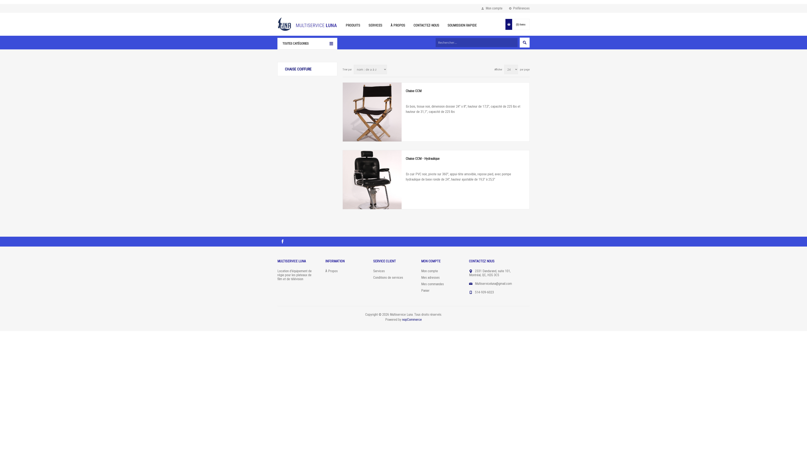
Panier (425, 291)
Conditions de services (388, 278)
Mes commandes (432, 284)
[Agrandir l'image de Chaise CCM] (372, 112)
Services (379, 271)
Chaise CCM (414, 91)
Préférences (521, 8)
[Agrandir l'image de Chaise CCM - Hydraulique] (372, 179)
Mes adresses (430, 278)
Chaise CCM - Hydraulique (423, 159)
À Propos (331, 271)
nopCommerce (412, 320)
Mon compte (494, 8)
